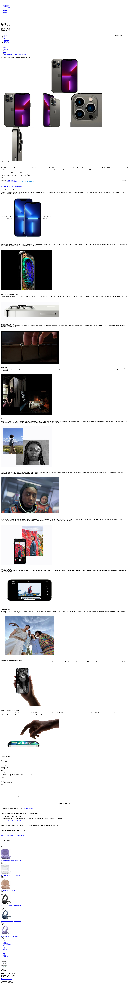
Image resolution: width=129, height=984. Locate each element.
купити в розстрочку (12, 181)
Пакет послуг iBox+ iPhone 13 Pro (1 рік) (16, 175)
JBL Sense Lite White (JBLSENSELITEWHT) (11, 875)
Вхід (4, 4)
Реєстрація (8, 4)
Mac (4, 37)
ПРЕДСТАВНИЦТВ (28, 808)
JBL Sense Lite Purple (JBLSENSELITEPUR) (11, 860)
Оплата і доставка (7, 8)
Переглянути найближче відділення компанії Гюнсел (13, 835)
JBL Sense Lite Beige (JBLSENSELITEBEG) (10, 890)
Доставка (22, 186)
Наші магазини (4, 32)
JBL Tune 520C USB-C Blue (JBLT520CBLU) (11, 921)
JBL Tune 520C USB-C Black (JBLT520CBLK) (11, 905)
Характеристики (7, 186)
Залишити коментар (5, 794)
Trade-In (5, 12)
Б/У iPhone (5, 49)
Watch (5, 38)
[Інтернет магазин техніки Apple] (9, 22)
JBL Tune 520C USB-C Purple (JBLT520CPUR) (11, 936)
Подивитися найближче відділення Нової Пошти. (12, 820)
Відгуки (13, 186)
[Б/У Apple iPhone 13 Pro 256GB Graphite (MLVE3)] (17, 126)
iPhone (5, 35)
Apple (4, 52)
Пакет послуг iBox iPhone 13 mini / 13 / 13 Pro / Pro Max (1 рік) (20, 174)
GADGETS (6, 40)
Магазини (5, 6)
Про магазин (6, 5)
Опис (2, 186)
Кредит (5, 11)
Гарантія (5, 10)
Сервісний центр (7, 7)
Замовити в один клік (12, 180)
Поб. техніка (6, 42)
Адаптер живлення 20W (12, 172)
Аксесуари (6, 41)
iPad (4, 36)
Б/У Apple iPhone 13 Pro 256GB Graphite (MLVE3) (14, 54)
